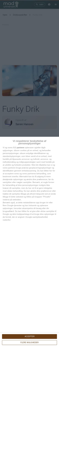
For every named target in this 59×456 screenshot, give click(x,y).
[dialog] (29, 296)
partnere (20, 147)
